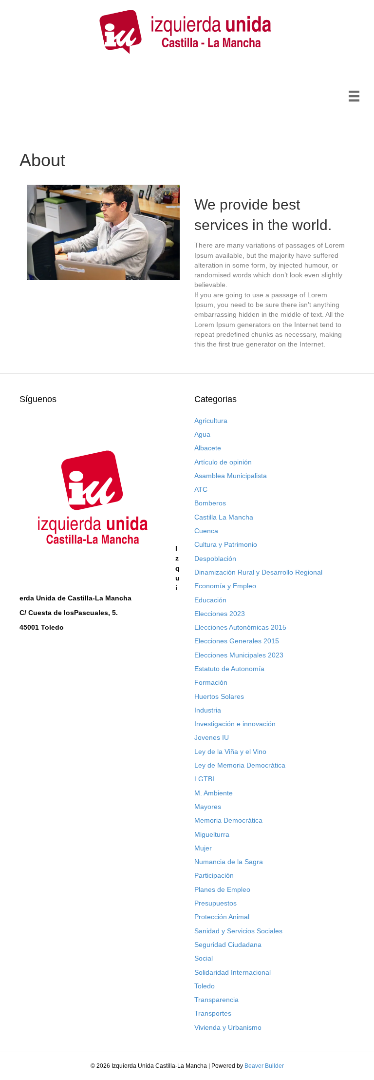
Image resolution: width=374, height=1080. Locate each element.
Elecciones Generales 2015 (236, 641)
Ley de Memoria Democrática (239, 765)
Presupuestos (215, 903)
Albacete (207, 448)
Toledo (204, 986)
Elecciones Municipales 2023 (238, 655)
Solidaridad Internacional (232, 972)
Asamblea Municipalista (230, 476)
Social (203, 958)
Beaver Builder (264, 1065)
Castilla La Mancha (223, 517)
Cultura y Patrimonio (225, 544)
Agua (202, 434)
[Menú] (354, 96)
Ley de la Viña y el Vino (230, 751)
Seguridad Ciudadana (228, 944)
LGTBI (204, 779)
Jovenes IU (211, 737)
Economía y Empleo (225, 586)
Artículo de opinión (223, 462)
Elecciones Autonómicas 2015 (240, 627)
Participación (214, 875)
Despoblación (215, 558)
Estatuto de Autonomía (229, 669)
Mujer (203, 848)
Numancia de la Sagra (228, 862)
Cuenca (206, 531)
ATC (200, 489)
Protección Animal (221, 917)
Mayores (207, 806)
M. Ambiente (213, 793)
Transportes (212, 1013)
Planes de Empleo (222, 889)
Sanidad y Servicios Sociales (238, 931)
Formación (210, 682)
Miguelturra (211, 834)
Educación (210, 600)
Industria (207, 710)
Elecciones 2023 (219, 613)
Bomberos (210, 503)
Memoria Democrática (228, 820)
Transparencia (216, 999)
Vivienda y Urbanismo (228, 1027)
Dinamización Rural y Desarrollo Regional (258, 572)
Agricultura (210, 420)
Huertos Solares (219, 696)
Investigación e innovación (235, 724)
